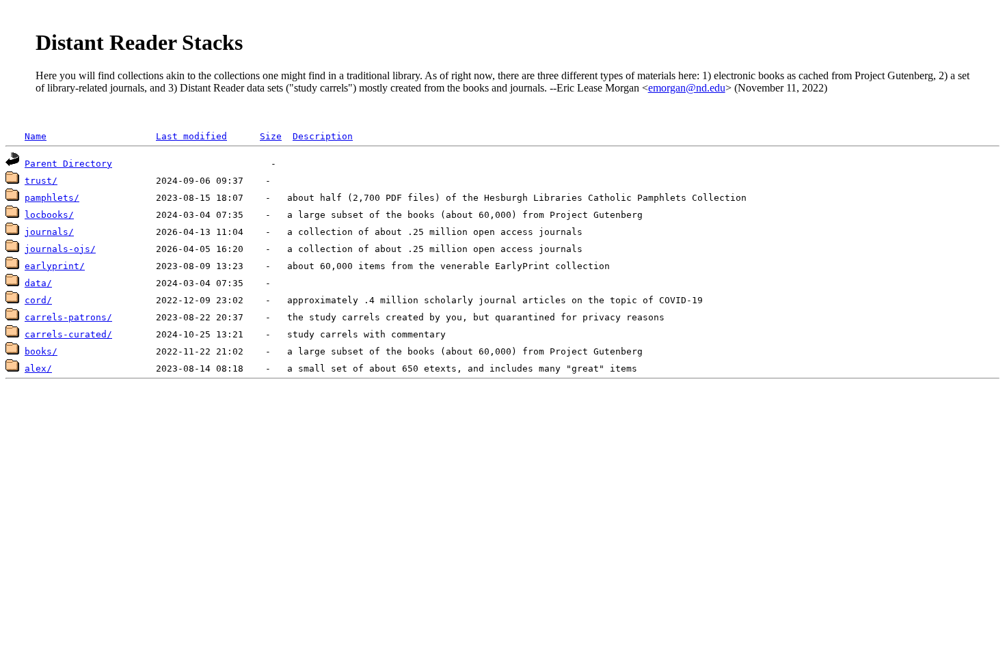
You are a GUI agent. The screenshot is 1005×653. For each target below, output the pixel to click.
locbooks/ (49, 215)
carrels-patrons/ (68, 317)
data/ (38, 283)
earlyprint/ (55, 266)
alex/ (38, 368)
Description (323, 136)
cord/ (38, 300)
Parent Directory (68, 163)
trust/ (41, 181)
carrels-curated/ (68, 334)
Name (35, 136)
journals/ (49, 232)
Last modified (191, 136)
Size (271, 136)
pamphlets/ (52, 198)
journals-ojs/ (60, 249)
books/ (41, 351)
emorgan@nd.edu (686, 88)
